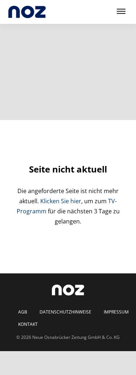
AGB (22, 312)
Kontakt (28, 324)
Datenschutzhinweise (65, 312)
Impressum (116, 312)
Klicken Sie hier (60, 201)
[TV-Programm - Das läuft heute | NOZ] (27, 12)
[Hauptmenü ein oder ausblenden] (121, 12)
